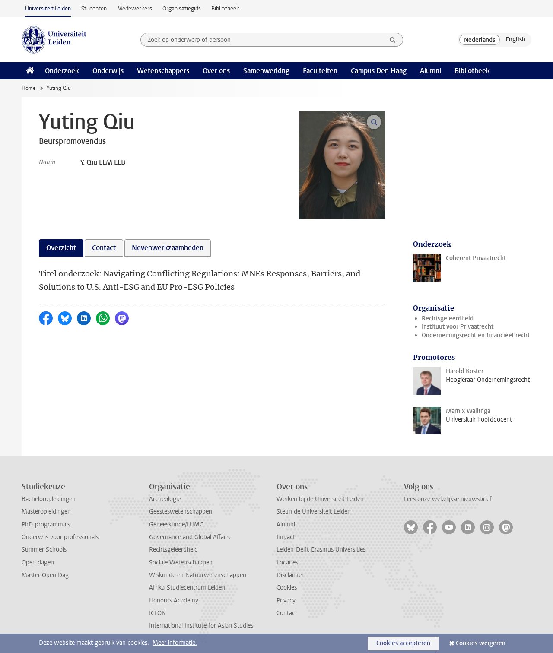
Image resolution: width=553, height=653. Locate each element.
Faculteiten (320, 70)
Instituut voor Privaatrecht (457, 327)
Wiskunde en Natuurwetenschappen (197, 575)
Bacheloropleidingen (49, 499)
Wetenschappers (163, 70)
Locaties (287, 562)
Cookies (286, 587)
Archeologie (165, 499)
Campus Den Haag (379, 70)
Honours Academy (173, 600)
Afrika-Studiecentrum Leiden (187, 587)
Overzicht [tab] (61, 247)
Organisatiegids (181, 8)
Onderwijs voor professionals (60, 537)
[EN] (515, 40)
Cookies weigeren (480, 643)
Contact (286, 613)
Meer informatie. (175, 643)
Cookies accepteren (403, 643)
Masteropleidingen (46, 511)
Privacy (286, 600)
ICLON (157, 613)
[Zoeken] (392, 40)
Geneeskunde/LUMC (176, 524)
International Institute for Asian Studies (201, 625)
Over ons (216, 70)
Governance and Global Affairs (189, 537)
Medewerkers (134, 8)
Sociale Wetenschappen (181, 562)
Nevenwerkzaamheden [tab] (167, 247)
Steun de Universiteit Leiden (313, 511)
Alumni (430, 70)
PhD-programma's (46, 524)
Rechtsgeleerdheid (448, 318)
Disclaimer (290, 575)
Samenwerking (266, 70)
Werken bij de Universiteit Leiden (320, 499)
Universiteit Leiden (48, 8)
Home (28, 88)
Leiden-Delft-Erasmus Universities (320, 549)
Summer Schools (44, 549)
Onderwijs (108, 70)
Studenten (94, 8)
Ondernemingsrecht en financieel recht (476, 335)
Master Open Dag (45, 575)
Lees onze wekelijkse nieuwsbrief (448, 499)
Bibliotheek (225, 8)
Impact (285, 537)
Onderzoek (62, 70)
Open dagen (38, 562)
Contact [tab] (104, 247)
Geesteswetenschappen (180, 511)
